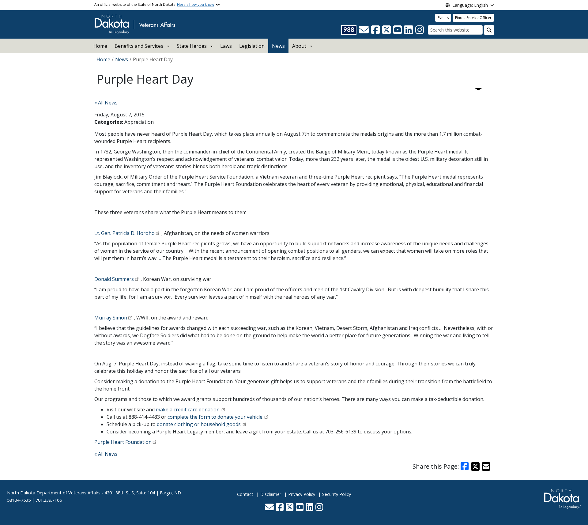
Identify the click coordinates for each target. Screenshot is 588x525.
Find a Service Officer (473, 17)
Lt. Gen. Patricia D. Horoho (124, 233)
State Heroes (192, 46)
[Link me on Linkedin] (408, 30)
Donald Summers (114, 279)
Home (100, 46)
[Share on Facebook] (465, 466)
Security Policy (336, 494)
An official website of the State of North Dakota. (154, 4)
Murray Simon (110, 317)
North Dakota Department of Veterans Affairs (53, 493)
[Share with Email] (486, 466)
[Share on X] (475, 466)
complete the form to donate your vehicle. (215, 417)
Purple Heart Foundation (123, 442)
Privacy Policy (301, 494)
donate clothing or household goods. (199, 424)
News (278, 46)
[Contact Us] (364, 30)
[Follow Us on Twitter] (386, 30)
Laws (226, 46)
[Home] (134, 24)
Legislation (252, 46)
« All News (106, 102)
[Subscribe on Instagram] (419, 30)
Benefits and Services (139, 46)
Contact (245, 494)
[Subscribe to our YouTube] (397, 30)
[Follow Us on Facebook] (375, 30)
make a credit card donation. (188, 409)
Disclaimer (270, 494)
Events (443, 17)
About (299, 46)
